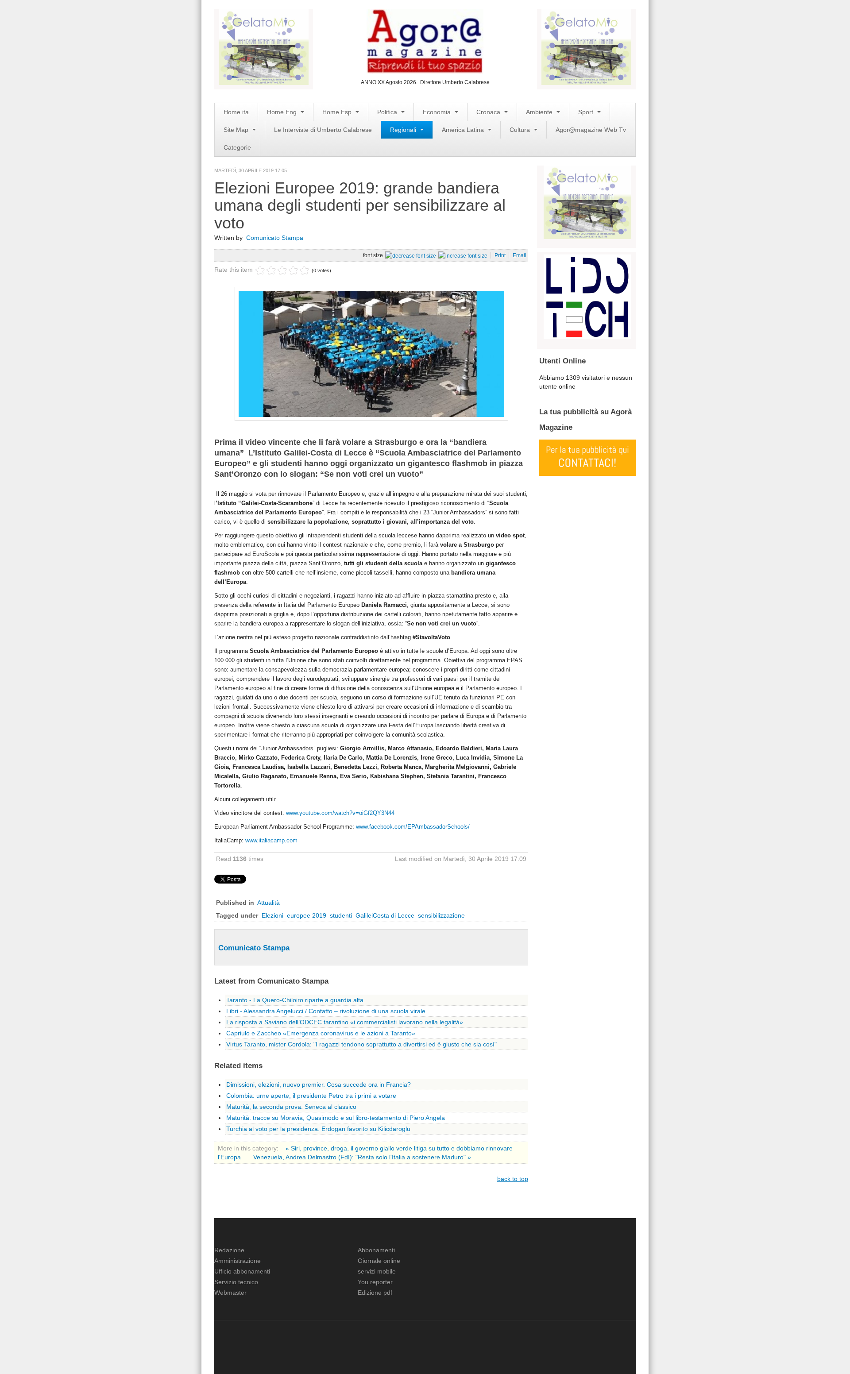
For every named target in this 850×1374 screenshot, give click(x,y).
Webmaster (230, 1292)
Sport (586, 112)
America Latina (464, 129)
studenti (341, 915)
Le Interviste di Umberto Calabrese (323, 129)
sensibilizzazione (441, 915)
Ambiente (540, 112)
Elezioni (272, 915)
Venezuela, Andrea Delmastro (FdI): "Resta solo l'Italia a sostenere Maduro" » (362, 1157)
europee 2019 (306, 915)
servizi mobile (377, 1271)
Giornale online (379, 1260)
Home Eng (282, 112)
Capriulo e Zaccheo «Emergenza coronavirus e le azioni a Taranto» (320, 1033)
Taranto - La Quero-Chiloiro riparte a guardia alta (294, 999)
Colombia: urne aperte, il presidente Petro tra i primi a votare (311, 1095)
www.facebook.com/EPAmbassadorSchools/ (413, 826)
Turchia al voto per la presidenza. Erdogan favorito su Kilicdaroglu (318, 1128)
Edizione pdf (375, 1292)
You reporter (375, 1281)
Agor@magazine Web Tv (591, 129)
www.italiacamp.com (271, 840)
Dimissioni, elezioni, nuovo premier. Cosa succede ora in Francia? (318, 1084)
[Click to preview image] (371, 353)
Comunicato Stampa (274, 237)
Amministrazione (237, 1260)
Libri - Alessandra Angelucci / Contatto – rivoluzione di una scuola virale (325, 1011)
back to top (512, 1178)
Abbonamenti (376, 1250)
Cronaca (489, 112)
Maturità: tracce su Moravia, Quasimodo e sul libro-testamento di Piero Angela (335, 1117)
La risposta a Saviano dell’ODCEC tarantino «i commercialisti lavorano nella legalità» (344, 1022)
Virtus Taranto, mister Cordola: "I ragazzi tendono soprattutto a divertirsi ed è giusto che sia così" (361, 1044)
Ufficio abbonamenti (242, 1271)
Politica (388, 112)
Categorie (237, 147)
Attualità (268, 902)
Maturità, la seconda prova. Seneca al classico (291, 1106)
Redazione (229, 1250)
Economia (437, 112)
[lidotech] (587, 295)
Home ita (236, 112)
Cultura (521, 129)
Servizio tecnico (236, 1281)
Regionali (404, 129)
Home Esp (337, 112)
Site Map (237, 129)
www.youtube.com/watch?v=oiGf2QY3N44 (340, 813)
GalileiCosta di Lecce (384, 915)
